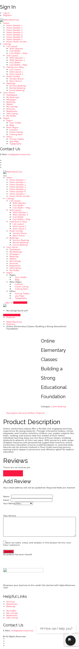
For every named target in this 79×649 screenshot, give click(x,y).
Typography (15, 143)
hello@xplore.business (19, 154)
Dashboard (11, 95)
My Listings (12, 106)
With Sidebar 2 (17, 60)
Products (10, 317)
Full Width (14, 51)
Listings (7, 44)
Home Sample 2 (14, 28)
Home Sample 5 (14, 35)
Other (9, 137)
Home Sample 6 (14, 37)
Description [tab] (12, 413)
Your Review (9, 516)
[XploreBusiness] (9, 20)
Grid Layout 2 (16, 74)
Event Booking (16, 90)
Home (6, 23)
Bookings (10, 83)
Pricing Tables (16, 139)
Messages (11, 99)
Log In (6, 13)
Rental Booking (17, 88)
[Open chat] (71, 641)
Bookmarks (11, 111)
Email (6, 500)
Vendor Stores (16, 79)
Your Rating (9, 503)
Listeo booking (58, 406)
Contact (13, 130)
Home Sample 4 (14, 32)
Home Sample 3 (14, 30)
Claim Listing (16, 132)
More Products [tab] (37, 413)
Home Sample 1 (14, 25)
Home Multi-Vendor (16, 41)
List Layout (11, 46)
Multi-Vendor (13, 76)
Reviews (10, 109)
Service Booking (17, 86)
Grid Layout (12, 55)
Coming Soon (16, 134)
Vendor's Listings (11, 315)
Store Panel (15, 81)
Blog (11, 125)
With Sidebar (16, 48)
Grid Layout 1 (16, 72)
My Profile (11, 116)
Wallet (9, 104)
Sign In (9, 302)
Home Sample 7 (14, 39)
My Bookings (12, 97)
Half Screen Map (15, 67)
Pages (6, 118)
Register (7, 15)
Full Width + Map (18, 53)
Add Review (13, 473)
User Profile (15, 123)
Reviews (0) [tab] (24, 413)
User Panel (9, 92)
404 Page (14, 141)
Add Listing (12, 113)
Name (7, 496)
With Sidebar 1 (16, 58)
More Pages (12, 127)
